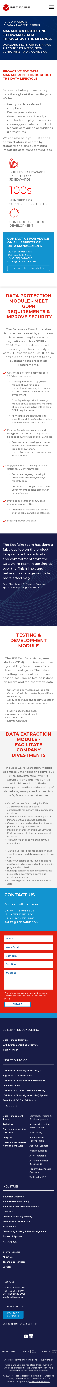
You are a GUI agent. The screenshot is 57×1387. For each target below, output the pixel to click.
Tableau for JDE (37, 1177)
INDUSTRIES (10, 1186)
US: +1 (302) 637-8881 (14, 1294)
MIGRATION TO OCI (15, 1060)
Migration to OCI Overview (17, 1075)
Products (20, 22)
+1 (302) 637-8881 (22, 918)
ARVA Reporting (37, 1155)
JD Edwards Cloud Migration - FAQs (22, 1070)
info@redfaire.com (13, 1297)
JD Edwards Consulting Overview (20, 1044)
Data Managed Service (15, 1040)
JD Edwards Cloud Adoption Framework (24, 1080)
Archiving (8, 1124)
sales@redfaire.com (21, 261)
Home (6, 22)
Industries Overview (13, 1196)
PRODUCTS (10, 1106)
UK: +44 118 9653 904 (14, 1287)
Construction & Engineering (17, 1216)
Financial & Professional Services (21, 1206)
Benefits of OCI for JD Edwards (19, 1100)
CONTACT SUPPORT (13, 1314)
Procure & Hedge (38, 1150)
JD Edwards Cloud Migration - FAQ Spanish (25, 1095)
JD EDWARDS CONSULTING (21, 1029)
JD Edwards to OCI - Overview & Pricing (24, 1090)
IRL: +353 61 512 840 (13, 1290)
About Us (7, 1257)
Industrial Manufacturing (16, 1201)
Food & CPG (9, 1226)
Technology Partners (14, 1261)
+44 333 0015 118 (27, 1323)
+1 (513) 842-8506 (22, 258)
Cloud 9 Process (11, 1085)
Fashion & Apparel (12, 1236)
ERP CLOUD (10, 1050)
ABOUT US (10, 1242)
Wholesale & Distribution (16, 1221)
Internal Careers (11, 1252)
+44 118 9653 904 (22, 251)
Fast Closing (35, 1132)
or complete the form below (28, 268)
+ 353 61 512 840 (21, 255)
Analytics (7, 1137)
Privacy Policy (46, 1360)
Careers (7, 1266)
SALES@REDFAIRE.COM (21, 922)
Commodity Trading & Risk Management (24, 1231)
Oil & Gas (8, 1211)
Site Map (8, 1360)
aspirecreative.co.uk (39, 1381)
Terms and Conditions (26, 1360)
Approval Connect (38, 1145)
